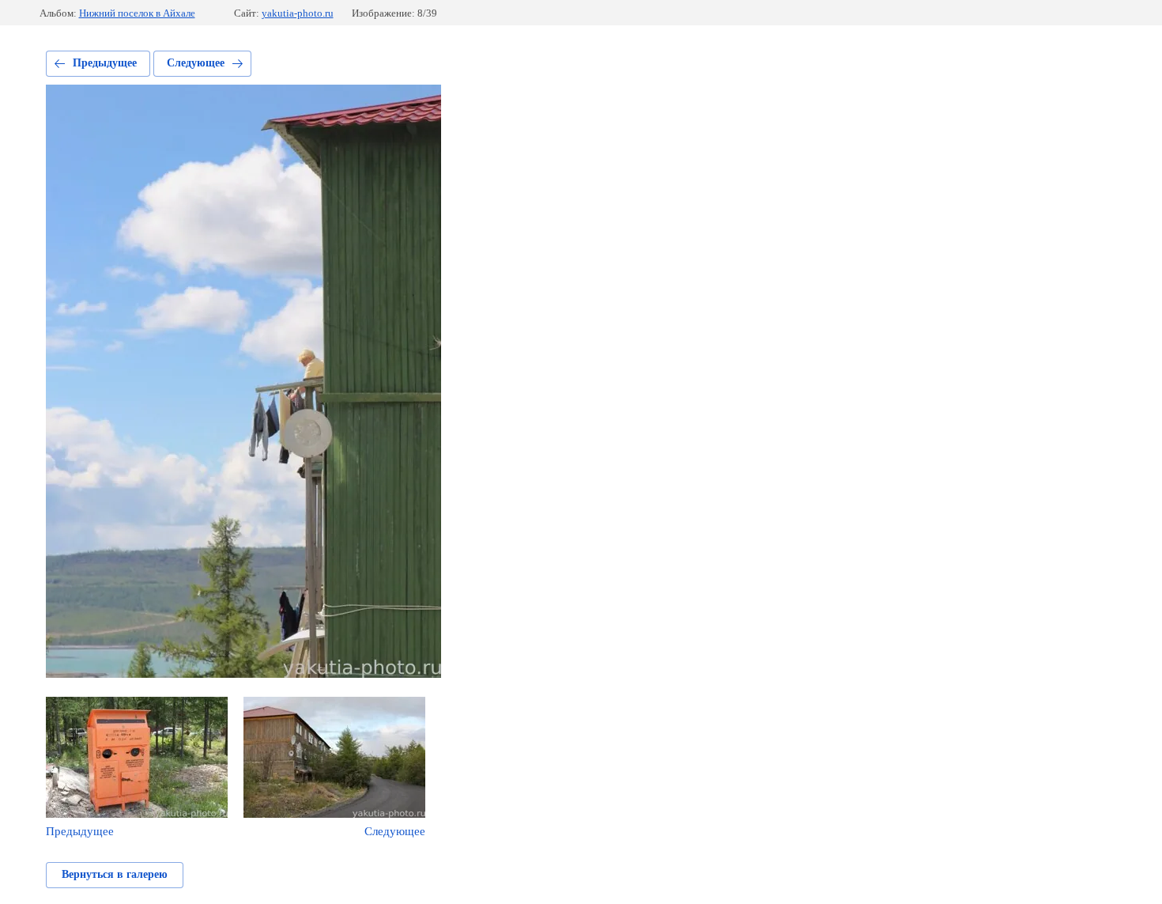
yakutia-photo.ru (298, 13)
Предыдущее (105, 63)
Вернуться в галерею (115, 874)
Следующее (195, 63)
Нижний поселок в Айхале (137, 13)
